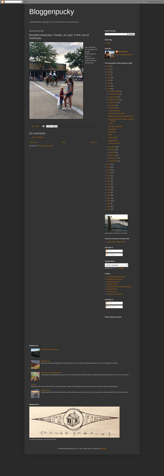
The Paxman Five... (113, 289)
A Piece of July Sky (114, 143)
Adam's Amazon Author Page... (117, 242)
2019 (109, 86)
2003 (109, 204)
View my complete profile (124, 55)
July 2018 (112, 105)
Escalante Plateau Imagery (49, 349)
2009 (109, 187)
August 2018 (113, 102)
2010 (109, 184)
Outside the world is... (114, 282)
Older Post (93, 142)
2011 (109, 181)
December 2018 (114, 91)
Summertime (112, 129)
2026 (109, 66)
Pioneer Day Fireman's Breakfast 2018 (121, 116)
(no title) (33, 384)
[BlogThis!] (49, 126)
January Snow (45, 390)
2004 (109, 201)
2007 (109, 192)
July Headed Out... (114, 108)
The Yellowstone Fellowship (116, 277)
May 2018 (112, 149)
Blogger (103, 448)
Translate (121, 268)
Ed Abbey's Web (112, 284)
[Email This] (47, 126)
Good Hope (112, 132)
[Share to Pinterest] (56, 126)
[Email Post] (43, 126)
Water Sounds (113, 137)
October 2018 (113, 97)
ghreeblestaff (122, 51)
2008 (109, 190)
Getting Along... (46, 361)
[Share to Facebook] (54, 126)
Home (64, 142)
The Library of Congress (114, 294)
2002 (109, 206)
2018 (109, 89)
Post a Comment (37, 137)
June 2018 (112, 147)
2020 (109, 83)
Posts (110, 251)
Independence (113, 140)
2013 (109, 176)
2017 (109, 164)
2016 (109, 167)
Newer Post (33, 142)
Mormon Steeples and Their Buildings (119, 287)
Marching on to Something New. (51, 373)
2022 (109, 77)
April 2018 (112, 152)
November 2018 (114, 94)
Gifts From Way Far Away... (117, 113)
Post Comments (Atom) (45, 146)
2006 (109, 195)
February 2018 (114, 158)
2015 (109, 170)
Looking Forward (113, 111)
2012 (109, 178)
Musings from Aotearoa (114, 279)
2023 (109, 75)
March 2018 (113, 155)
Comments (111, 254)
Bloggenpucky (51, 12)
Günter (110, 124)
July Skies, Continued (115, 126)
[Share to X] (52, 126)
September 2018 (114, 100)
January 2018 (113, 161)
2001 (109, 209)
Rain (110, 135)
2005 (109, 198)
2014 (109, 173)
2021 (109, 80)
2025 (109, 69)
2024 (109, 72)
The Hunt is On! (112, 291)
